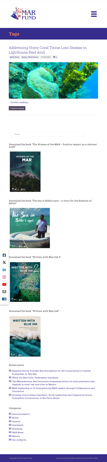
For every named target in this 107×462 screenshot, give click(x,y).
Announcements (21, 414)
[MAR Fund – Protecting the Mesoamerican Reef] (23, 13)
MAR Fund (14, 57)
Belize (24, 57)
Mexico (16, 436)
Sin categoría (19, 439)
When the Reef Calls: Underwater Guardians (35, 377)
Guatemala (17, 425)
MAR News (33, 57)
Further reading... (20, 102)
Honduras (17, 428)
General (16, 421)
